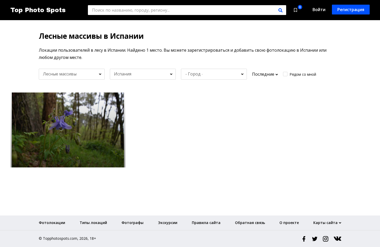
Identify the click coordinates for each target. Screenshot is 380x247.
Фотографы (132, 222)
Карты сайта (325, 222)
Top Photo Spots (38, 10)
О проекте (289, 222)
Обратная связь (250, 222)
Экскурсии (167, 222)
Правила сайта (206, 222)
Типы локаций (93, 222)
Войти (319, 9)
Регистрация (350, 9)
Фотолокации (52, 222)
